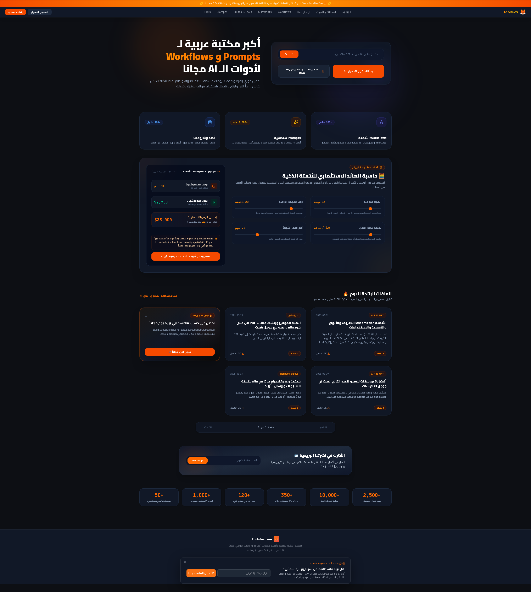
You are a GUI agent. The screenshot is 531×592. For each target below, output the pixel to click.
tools (207, 12)
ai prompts (265, 12)
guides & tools (243, 12)
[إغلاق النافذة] (185, 562)
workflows (284, 12)
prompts (222, 12)
